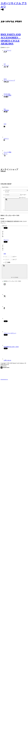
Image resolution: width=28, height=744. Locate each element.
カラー (14, 256)
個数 (9, 262)
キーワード (22, 197)
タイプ (14, 259)
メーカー (23, 194)
